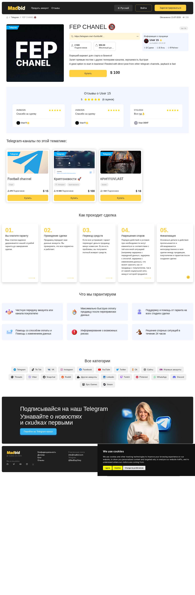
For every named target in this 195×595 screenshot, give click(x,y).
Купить (88, 73)
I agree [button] (107, 468)
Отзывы (55, 8)
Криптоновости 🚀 (67, 178)
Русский (124, 8)
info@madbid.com (75, 455)
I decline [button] (117, 468)
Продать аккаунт (40, 8)
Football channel (19, 178)
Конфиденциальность (47, 452)
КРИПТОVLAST (111, 178)
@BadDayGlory (74, 461)
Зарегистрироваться (170, 8)
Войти (143, 8)
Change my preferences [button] (134, 468)
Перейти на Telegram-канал (38, 431)
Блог (40, 458)
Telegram (15, 17)
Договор (41, 455)
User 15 (154, 40)
